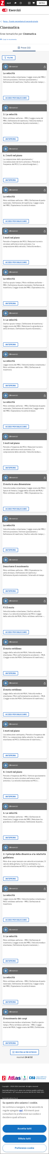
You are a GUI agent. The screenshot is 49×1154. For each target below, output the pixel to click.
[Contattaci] (20, 3)
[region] (24, 1126)
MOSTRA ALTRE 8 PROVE (26, 1052)
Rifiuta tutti (24, 1138)
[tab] (24, 47)
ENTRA (42, 3)
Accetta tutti (24, 1128)
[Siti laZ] (29, 3)
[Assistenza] (15, 3)
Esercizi (15, 10)
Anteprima (10, 139)
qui (21, 1110)
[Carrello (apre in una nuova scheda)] (33, 3)
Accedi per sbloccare (16, 98)
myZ (9, 3)
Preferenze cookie (24, 1148)
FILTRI (10, 58)
